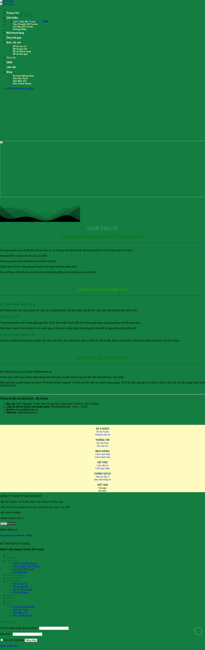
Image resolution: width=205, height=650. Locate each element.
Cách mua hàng (102, 454)
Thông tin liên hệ (102, 434)
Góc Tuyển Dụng (22, 83)
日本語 (45, 21)
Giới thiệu (12, 17)
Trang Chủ (12, 13)
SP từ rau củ (19, 46)
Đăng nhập (31, 640)
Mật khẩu (6, 634)
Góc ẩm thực (102, 443)
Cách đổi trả (102, 465)
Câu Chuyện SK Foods (25, 24)
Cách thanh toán (102, 457)
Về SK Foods (102, 432)
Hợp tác (11, 57)
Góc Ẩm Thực (20, 78)
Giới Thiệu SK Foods (24, 21)
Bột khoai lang (15, 32)
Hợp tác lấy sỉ (102, 477)
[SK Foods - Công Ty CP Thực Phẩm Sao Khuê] (7, 3)
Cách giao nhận (102, 468)
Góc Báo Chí (20, 81)
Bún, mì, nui (13, 42)
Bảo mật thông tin (102, 479)
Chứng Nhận (20, 29)
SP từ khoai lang (22, 51)
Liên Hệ (11, 67)
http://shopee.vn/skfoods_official (16, 535)
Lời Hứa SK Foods (23, 26)
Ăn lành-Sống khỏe (23, 75)
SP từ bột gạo (20, 54)
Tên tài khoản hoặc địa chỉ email (19, 628)
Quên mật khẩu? (9, 646)
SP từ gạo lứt (20, 49)
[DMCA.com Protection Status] (8, 524)
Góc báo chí (102, 446)
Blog (9, 72)
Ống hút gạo (13, 37)
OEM (9, 62)
